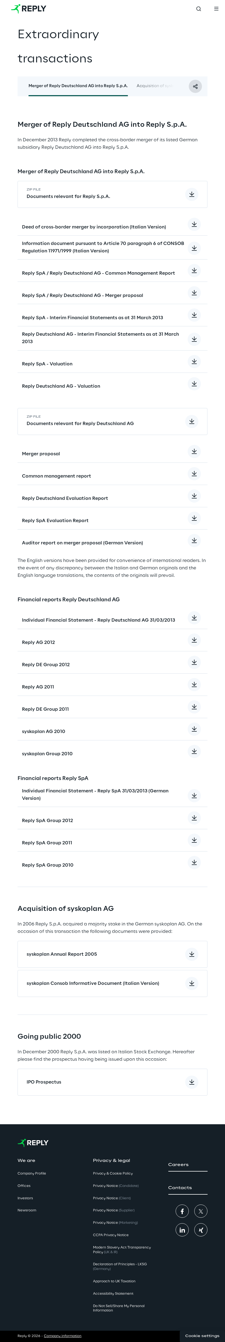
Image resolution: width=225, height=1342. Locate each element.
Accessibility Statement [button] (113, 1294)
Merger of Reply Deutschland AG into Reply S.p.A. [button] (78, 86)
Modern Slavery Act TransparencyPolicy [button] (122, 1250)
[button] (187, 1165)
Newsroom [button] (27, 1210)
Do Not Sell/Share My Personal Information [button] (119, 1308)
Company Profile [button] (32, 1173)
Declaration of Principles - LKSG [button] (120, 1267)
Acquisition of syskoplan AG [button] (164, 86)
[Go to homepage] (28, 9)
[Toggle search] (198, 9)
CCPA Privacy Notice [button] (111, 1235)
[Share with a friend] (195, 86)
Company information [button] (62, 1336)
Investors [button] (25, 1198)
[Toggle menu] (216, 9)
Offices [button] (24, 1186)
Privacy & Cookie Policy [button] (113, 1173)
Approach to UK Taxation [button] (114, 1281)
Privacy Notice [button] (116, 1186)
